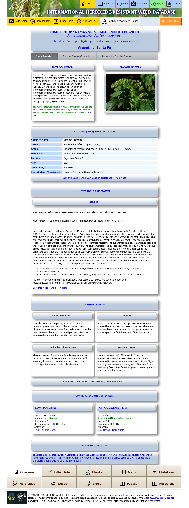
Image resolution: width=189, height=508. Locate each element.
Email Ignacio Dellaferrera (111, 430)
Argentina (86, 47)
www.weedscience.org (162, 498)
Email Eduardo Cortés (45, 430)
